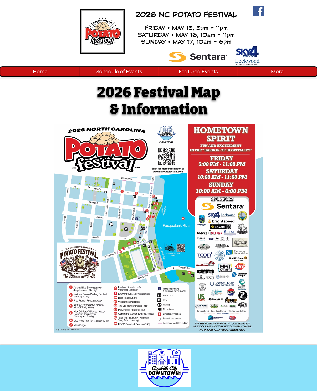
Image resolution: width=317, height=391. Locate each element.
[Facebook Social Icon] (258, 11)
